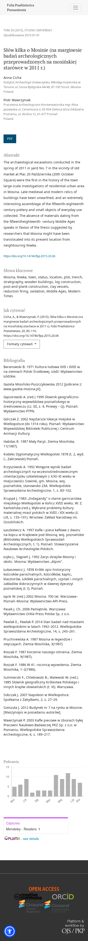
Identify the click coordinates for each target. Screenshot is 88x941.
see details (31, 838)
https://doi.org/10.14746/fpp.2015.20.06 (29, 256)
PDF (10, 139)
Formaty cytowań (20, 344)
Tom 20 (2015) (13, 30)
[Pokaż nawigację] (75, 8)
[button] (10, 931)
